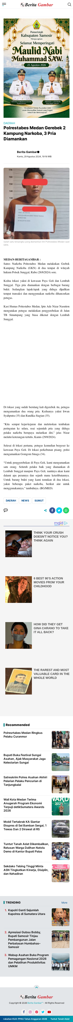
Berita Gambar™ (35, 1003)
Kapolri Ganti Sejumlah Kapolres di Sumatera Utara (26, 912)
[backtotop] (36, 988)
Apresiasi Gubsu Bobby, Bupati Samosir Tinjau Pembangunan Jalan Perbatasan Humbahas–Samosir (24, 939)
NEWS (25, 500)
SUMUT (39, 500)
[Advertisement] (36, 363)
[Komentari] (6, 510)
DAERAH (9, 123)
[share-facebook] (52, 510)
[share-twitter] (59, 510)
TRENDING (13, 902)
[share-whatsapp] (66, 510)
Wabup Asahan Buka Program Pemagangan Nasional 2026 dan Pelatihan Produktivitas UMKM (28, 960)
